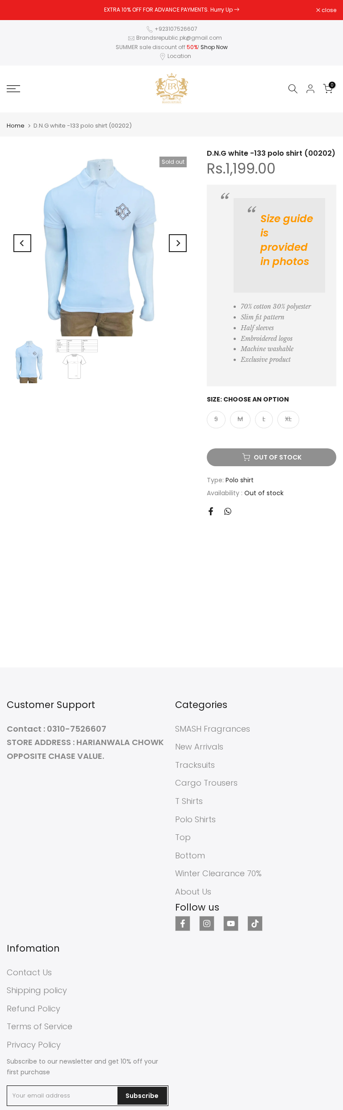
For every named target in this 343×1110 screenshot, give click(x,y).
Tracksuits (195, 764)
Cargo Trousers (206, 782)
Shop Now (214, 47)
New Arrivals (199, 746)
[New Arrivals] (236, 9)
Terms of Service (39, 1026)
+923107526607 (176, 29)
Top (183, 837)
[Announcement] (171, 9)
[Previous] (22, 243)
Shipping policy (37, 990)
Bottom (190, 855)
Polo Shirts (195, 819)
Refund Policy (33, 1008)
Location (179, 56)
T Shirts (189, 801)
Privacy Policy (34, 1044)
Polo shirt (240, 480)
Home (16, 125)
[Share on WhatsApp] (228, 511)
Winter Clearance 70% (218, 873)
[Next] (178, 243)
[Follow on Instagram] (206, 923)
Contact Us (29, 972)
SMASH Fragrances (212, 728)
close (19, 10)
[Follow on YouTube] (230, 923)
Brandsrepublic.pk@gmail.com (179, 37)
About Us (193, 891)
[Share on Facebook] (211, 511)
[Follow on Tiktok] (255, 923)
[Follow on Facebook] (182, 923)
